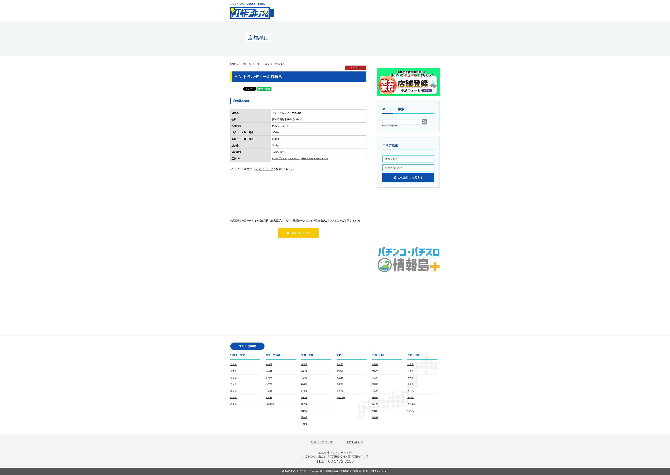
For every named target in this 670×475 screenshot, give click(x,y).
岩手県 (233, 377)
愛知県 (304, 417)
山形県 (233, 397)
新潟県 (304, 364)
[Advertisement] (376, 10)
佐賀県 (410, 371)
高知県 (375, 417)
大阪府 (340, 377)
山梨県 (304, 391)
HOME (234, 63)
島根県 (375, 371)
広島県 (375, 384)
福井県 (304, 384)
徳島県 (375, 397)
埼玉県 (269, 384)
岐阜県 (304, 404)
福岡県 (410, 364)
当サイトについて (322, 442)
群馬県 (269, 377)
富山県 (304, 371)
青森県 (233, 371)
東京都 (269, 397)
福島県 (233, 404)
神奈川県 (270, 404)
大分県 (410, 391)
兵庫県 (340, 384)
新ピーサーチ (266, 169)
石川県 (304, 377)
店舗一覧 (247, 63)
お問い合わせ (355, 442)
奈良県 (340, 391)
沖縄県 (410, 410)
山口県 (375, 391)
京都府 (340, 371)
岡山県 (375, 377)
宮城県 (233, 384)
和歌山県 (341, 397)
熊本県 (410, 384)
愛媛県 (375, 410)
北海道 (233, 364)
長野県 (304, 397)
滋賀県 (340, 364)
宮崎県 (410, 397)
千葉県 (269, 391)
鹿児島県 (411, 404)
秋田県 (233, 391)
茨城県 (269, 364)
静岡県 (304, 410)
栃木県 (269, 371)
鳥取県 (375, 364)
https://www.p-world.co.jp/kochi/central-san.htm (300, 158)
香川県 (375, 404)
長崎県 (410, 377)
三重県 (304, 424)
